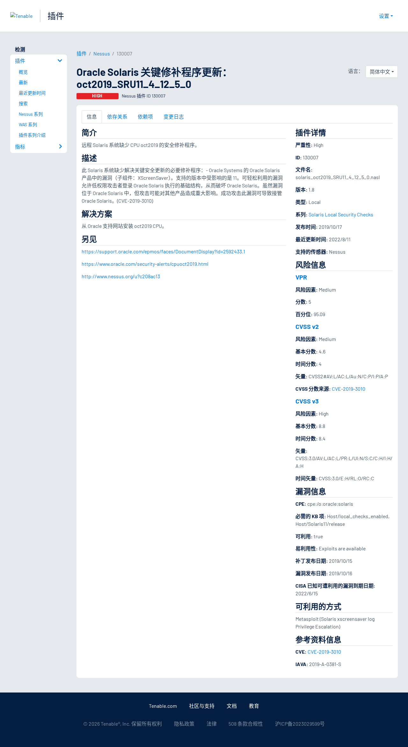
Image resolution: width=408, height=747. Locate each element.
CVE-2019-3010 (348, 389)
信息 (92, 116)
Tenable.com (163, 706)
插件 (55, 16)
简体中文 (380, 72)
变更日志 (174, 116)
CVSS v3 (307, 401)
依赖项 (145, 116)
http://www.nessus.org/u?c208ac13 (121, 276)
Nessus (101, 53)
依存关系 (117, 116)
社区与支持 (202, 706)
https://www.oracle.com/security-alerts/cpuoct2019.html (145, 264)
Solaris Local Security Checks (341, 214)
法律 (212, 724)
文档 (232, 706)
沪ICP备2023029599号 (300, 724)
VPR (301, 277)
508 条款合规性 (246, 724)
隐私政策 (184, 724)
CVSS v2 (307, 326)
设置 (384, 16)
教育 (254, 706)
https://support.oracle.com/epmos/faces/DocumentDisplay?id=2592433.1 (163, 251)
